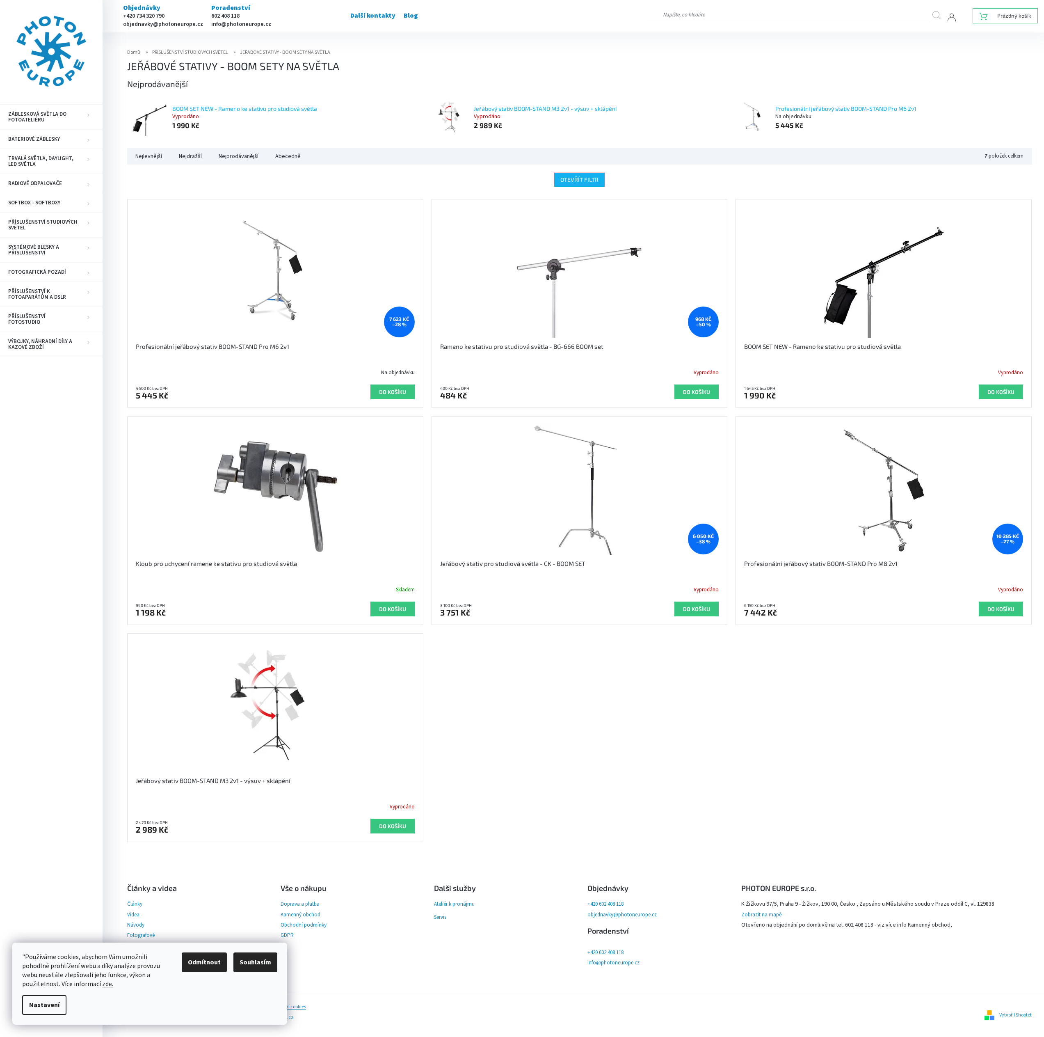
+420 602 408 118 (605, 904)
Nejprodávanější (238, 156)
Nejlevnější (148, 156)
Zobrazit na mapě (761, 914)
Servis (440, 917)
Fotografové (141, 935)
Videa (133, 914)
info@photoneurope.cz (241, 24)
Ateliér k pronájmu (454, 904)
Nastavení (44, 1005)
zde (107, 984)
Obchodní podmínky (304, 925)
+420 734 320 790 (143, 16)
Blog (411, 15)
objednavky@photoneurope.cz (163, 24)
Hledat (939, 14)
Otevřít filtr (579, 179)
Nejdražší (190, 156)
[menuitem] (51, 117)
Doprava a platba (300, 904)
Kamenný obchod (300, 914)
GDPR (287, 935)
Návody (135, 925)
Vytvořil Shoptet (1015, 1014)
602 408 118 (225, 16)
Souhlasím (255, 962)
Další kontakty (372, 15)
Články (134, 904)
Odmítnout (204, 962)
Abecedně (288, 156)
